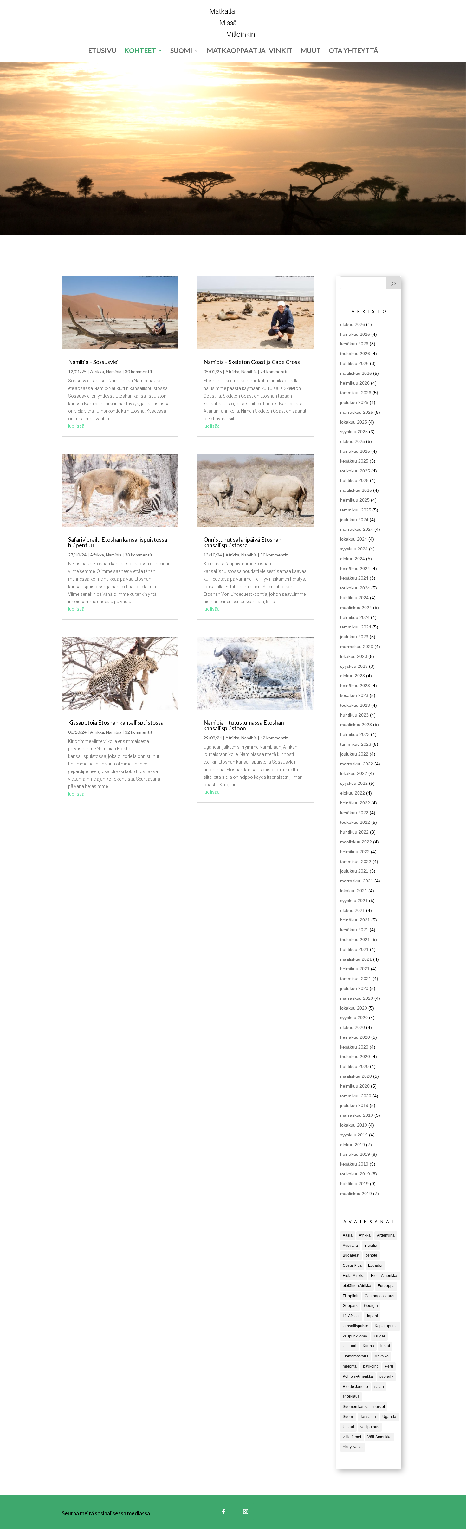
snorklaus (351, 1396)
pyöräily (386, 1376)
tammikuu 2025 (355, 509)
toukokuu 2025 (355, 470)
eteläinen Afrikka (357, 1286)
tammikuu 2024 (355, 626)
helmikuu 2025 (355, 500)
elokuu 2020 (352, 1027)
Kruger (379, 1336)
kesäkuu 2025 (354, 461)
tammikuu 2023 (355, 744)
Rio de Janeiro (355, 1386)
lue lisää (76, 426)
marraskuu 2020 (356, 998)
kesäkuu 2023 (354, 695)
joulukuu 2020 (354, 988)
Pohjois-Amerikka (358, 1376)
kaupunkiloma (355, 1336)
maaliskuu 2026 (356, 373)
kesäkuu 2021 (354, 929)
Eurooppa (386, 1286)
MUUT (311, 51)
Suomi (348, 1417)
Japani (372, 1316)
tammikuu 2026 (355, 392)
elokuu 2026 (352, 324)
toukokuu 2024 (355, 587)
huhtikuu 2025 (354, 480)
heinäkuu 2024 (355, 568)
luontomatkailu (355, 1356)
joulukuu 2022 (354, 754)
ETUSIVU (102, 51)
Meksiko (381, 1356)
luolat (385, 1346)
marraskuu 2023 (356, 646)
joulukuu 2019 (354, 1105)
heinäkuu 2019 (355, 1154)
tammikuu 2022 (355, 861)
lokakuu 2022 (353, 773)
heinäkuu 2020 (355, 1037)
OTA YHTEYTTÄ (353, 51)
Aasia (348, 1235)
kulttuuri (349, 1346)
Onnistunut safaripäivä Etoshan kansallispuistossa (243, 542)
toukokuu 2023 (355, 705)
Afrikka (97, 371)
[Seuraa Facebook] (223, 1511)
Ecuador (375, 1265)
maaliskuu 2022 (356, 841)
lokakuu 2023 (353, 656)
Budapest (351, 1255)
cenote (371, 1255)
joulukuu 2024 (354, 519)
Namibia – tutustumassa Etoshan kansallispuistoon (244, 725)
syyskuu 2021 (354, 900)
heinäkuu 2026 (355, 334)
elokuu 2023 (352, 675)
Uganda (389, 1417)
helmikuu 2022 (355, 851)
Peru (389, 1366)
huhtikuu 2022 (354, 832)
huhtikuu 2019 (354, 1183)
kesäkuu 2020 (354, 1047)
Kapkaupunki (386, 1326)
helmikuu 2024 (355, 617)
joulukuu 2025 (354, 402)
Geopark (350, 1306)
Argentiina (386, 1235)
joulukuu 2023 (354, 636)
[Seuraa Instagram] (245, 1511)
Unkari (348, 1427)
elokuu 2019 (352, 1144)
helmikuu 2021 (355, 968)
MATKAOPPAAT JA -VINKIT (250, 51)
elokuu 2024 (352, 558)
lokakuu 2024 (353, 539)
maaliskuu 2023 (356, 724)
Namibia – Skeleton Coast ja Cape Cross (252, 361)
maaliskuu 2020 (356, 1076)
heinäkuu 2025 (355, 451)
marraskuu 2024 (356, 529)
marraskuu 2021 (356, 880)
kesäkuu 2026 (354, 343)
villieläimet (352, 1437)
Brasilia (370, 1245)
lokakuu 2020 (353, 1008)
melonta (350, 1366)
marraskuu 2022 (356, 763)
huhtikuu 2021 (354, 949)
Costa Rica (352, 1265)
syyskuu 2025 (354, 431)
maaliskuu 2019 (356, 1193)
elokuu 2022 (352, 793)
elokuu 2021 (352, 910)
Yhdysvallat (353, 1447)
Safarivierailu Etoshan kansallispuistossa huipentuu (117, 542)
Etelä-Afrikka (354, 1275)
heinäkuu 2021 (355, 919)
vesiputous (369, 1427)
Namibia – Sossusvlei (93, 361)
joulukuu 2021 (354, 871)
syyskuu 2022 (354, 783)
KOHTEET (140, 51)
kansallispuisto (355, 1326)
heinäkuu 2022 (355, 802)
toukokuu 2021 (355, 939)
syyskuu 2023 (354, 666)
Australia (350, 1245)
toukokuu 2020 (355, 1056)
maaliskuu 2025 (356, 490)
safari (379, 1386)
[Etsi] (393, 282)
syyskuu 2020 (354, 1017)
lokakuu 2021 (353, 890)
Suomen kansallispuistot (364, 1406)
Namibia (113, 371)
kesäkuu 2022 (354, 812)
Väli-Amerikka (379, 1437)
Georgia (371, 1306)
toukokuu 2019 (355, 1173)
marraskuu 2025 (356, 412)
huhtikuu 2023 (354, 715)
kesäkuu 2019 (354, 1164)
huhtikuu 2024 (354, 597)
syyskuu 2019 (354, 1134)
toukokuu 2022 (355, 822)
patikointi (371, 1366)
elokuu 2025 (352, 441)
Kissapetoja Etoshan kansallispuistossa (116, 722)
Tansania (368, 1417)
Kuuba (368, 1346)
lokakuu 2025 (353, 422)
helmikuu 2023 (355, 734)
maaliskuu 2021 (356, 959)
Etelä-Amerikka (384, 1275)
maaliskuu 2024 (356, 607)
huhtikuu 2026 (354, 363)
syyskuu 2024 (354, 548)
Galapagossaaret (379, 1296)
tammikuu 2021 (355, 978)
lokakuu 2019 (353, 1125)
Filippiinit (350, 1296)
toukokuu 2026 (355, 353)
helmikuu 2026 (355, 383)
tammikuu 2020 (355, 1095)
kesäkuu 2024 (354, 578)
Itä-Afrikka (351, 1316)
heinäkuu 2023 (355, 685)
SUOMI (181, 51)
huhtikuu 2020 (354, 1066)
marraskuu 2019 (356, 1115)
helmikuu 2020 (355, 1086)
